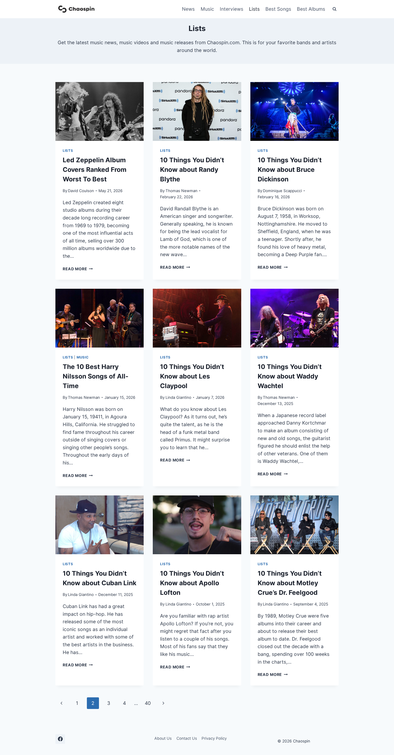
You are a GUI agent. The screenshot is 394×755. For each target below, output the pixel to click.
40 (148, 703)
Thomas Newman (181, 190)
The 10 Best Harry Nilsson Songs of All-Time (95, 376)
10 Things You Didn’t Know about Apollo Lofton (192, 582)
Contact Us (186, 738)
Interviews (231, 9)
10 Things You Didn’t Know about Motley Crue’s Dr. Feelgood (290, 582)
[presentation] (99, 111)
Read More (78, 269)
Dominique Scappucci (282, 190)
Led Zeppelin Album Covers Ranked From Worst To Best (95, 169)
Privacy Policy (214, 738)
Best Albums (311, 9)
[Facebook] (60, 739)
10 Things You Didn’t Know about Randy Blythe (192, 169)
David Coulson (81, 190)
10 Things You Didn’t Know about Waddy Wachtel (290, 376)
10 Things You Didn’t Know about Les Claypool (192, 376)
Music (207, 9)
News (188, 9)
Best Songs (278, 9)
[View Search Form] (334, 9)
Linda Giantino (178, 397)
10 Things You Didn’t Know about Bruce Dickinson (290, 169)
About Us (163, 738)
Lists (254, 9)
